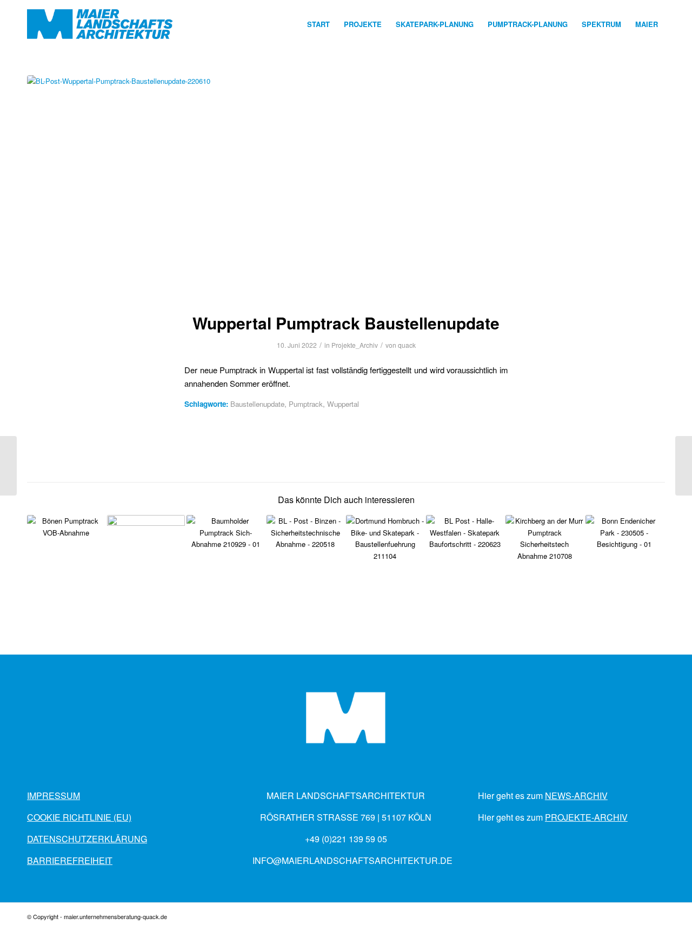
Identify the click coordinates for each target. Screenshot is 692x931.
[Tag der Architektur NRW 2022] (8, 466)
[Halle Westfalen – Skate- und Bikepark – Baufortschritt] (465, 554)
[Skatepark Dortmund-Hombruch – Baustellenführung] (385, 554)
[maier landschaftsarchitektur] (100, 24)
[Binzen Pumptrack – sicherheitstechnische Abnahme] (306, 554)
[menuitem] (318, 24)
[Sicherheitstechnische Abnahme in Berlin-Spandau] (146, 554)
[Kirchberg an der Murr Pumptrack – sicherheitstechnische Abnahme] (544, 554)
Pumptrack (306, 404)
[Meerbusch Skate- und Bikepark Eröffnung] (683, 466)
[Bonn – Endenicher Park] (624, 554)
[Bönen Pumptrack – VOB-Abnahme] (66, 554)
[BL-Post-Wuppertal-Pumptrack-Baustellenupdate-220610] (346, 187)
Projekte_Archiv (354, 344)
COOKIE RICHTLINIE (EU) (79, 817)
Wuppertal (343, 404)
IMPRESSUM (53, 795)
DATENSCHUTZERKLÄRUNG (87, 839)
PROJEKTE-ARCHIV (586, 817)
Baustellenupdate (257, 404)
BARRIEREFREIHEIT (69, 860)
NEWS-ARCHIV (576, 795)
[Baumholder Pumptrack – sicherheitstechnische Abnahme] (226, 554)
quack (407, 344)
